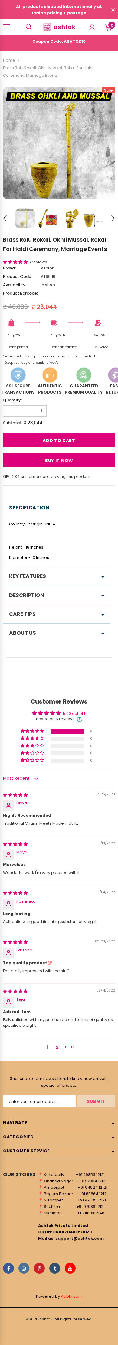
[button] (15, 262)
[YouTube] (70, 1268)
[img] (15, 795)
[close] (113, 10)
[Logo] (59, 27)
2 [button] (57, 1047)
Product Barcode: (20, 293)
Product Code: (17, 276)
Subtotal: (12, 423)
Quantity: (12, 400)
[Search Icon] (28, 27)
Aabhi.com (71, 1296)
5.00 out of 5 (75, 713)
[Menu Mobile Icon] (6, 27)
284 (16, 476)
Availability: (14, 285)
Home (9, 60)
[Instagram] (23, 1268)
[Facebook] (8, 1268)
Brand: (9, 268)
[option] (59, 143)
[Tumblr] (54, 1268)
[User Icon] (92, 27)
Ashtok (47, 268)
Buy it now (59, 461)
